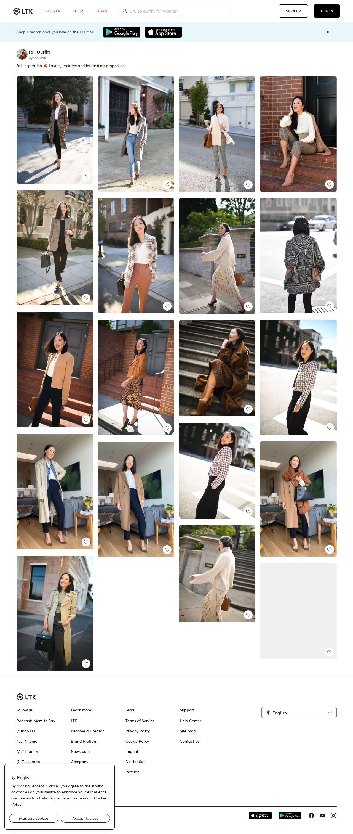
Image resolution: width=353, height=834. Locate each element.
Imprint (131, 751)
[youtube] (322, 815)
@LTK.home (27, 741)
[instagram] (333, 815)
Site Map (188, 731)
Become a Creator (87, 731)
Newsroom (80, 751)
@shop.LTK (26, 731)
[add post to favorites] (86, 176)
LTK (74, 720)
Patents (132, 771)
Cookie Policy (137, 741)
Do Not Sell (135, 761)
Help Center (190, 720)
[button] (298, 712)
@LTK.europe (28, 761)
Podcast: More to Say (36, 720)
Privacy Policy (137, 731)
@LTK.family (27, 751)
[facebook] (311, 815)
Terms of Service (139, 720)
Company (79, 761)
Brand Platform (84, 741)
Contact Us (189, 741)
